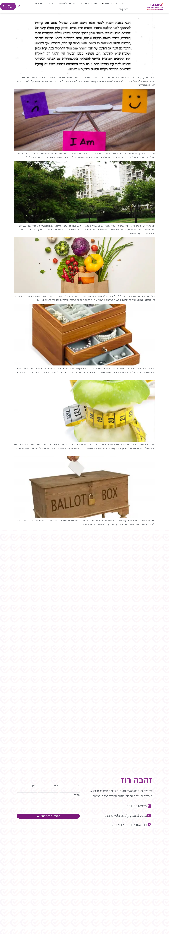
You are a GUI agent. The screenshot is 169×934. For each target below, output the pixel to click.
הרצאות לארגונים (67, 3)
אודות (125, 3)
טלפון (34, 785)
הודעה (77, 795)
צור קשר (123, 9)
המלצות (39, 3)
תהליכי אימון (90, 3)
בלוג (50, 3)
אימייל (55, 785)
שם (78, 785)
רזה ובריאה (111, 3)
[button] (19, 6)
